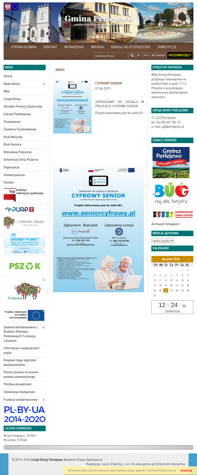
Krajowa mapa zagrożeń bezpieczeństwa (20, 362)
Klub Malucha (13, 137)
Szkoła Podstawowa (17, 114)
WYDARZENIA (74, 47)
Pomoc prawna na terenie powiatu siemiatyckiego (21, 374)
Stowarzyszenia (14, 175)
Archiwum (158, 55)
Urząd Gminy (12, 99)
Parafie (8, 182)
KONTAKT (50, 47)
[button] (44, 84)
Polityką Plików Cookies (162, 470)
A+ (146, 55)
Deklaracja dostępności (19, 392)
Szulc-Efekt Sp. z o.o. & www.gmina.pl (128, 464)
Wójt (7, 91)
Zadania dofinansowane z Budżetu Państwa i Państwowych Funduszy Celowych (21, 333)
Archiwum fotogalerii (165, 224)
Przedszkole (12, 122)
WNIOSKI (97, 47)
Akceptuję (186, 470)
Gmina (8, 76)
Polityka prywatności (17, 384)
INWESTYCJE (167, 47)
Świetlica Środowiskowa (20, 129)
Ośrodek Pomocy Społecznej (23, 106)
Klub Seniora (12, 144)
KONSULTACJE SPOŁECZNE (130, 47)
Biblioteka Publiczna (17, 152)
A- (139, 55)
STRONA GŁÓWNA (24, 47)
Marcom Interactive (172, 464)
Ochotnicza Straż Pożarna (21, 159)
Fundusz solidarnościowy (20, 399)
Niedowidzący (180, 55)
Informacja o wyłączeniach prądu (21, 350)
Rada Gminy (12, 84)
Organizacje (11, 167)
